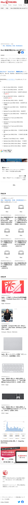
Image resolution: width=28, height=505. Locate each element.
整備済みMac (19, 71)
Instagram (15, 5)
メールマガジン (11, 79)
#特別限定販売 (19, 45)
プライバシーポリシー (7, 497)
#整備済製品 (9, 45)
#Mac (4, 45)
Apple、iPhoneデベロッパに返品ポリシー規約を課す (14, 177)
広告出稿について (20, 497)
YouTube (20, 5)
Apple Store (2, 71)
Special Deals (11, 71)
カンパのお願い (6, 499)
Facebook (5, 5)
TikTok (24, 5)
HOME (2, 8)
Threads (9, 5)
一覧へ (14, 185)
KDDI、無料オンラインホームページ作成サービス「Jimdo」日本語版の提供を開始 (13, 169)
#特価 (13, 45)
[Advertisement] (14, 25)
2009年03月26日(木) (5, 44)
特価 (7, 8)
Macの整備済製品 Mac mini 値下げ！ (13, 50)
